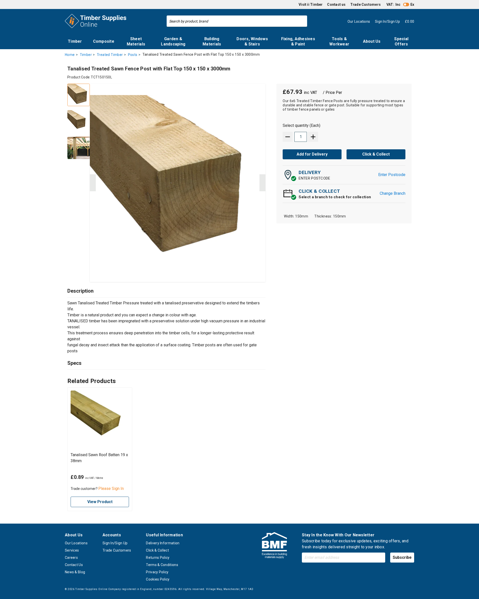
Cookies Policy (157, 579)
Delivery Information (162, 543)
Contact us (336, 4)
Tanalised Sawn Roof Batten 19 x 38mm (99, 457)
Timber (75, 41)
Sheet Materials (136, 41)
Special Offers (401, 41)
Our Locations (76, 543)
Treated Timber (110, 55)
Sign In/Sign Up (115, 543)
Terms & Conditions (162, 565)
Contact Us (74, 565)
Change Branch (392, 193)
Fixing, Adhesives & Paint (298, 41)
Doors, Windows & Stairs (252, 41)
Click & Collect (157, 550)
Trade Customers (365, 4)
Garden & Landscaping (173, 41)
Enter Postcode (391, 174)
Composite (103, 41)
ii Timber (315, 4)
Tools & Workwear (339, 41)
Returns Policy (157, 558)
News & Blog (75, 572)
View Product (100, 501)
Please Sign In (111, 488)
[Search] (302, 21)
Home (70, 55)
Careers (71, 558)
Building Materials (212, 41)
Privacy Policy (157, 572)
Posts (132, 55)
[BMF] (274, 546)
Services (72, 550)
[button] (93, 182)
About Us (372, 41)
